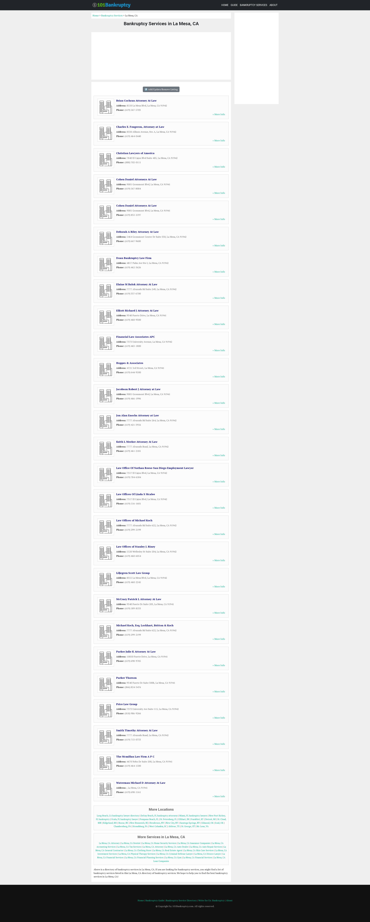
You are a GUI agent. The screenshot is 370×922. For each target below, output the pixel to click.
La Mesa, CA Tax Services (129, 846)
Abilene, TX (174, 826)
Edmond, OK (207, 823)
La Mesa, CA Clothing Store (138, 850)
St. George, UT (188, 826)
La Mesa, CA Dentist (130, 843)
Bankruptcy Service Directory (181, 900)
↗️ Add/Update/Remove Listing (161, 89)
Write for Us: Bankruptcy (211, 900)
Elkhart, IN (183, 819)
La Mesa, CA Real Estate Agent (167, 850)
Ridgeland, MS (110, 823)
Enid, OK (219, 823)
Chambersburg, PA (122, 826)
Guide (234, 5)
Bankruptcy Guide (154, 900)
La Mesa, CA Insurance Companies (194, 843)
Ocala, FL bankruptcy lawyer (124, 819)
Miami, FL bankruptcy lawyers (193, 815)
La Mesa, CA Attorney (109, 843)
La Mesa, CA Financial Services (197, 857)
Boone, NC (123, 823)
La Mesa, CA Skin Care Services (199, 850)
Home (224, 5)
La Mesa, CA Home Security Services (159, 843)
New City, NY (172, 823)
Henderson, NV (157, 823)
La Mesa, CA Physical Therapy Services (137, 853)
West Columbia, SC (158, 826)
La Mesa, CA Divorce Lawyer (208, 853)
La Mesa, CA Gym (173, 857)
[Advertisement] (161, 56)
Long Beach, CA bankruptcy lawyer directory (118, 815)
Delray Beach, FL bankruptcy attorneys (159, 815)
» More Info (219, 114)
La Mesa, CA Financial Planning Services (144, 857)
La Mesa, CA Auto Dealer (176, 846)
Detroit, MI (210, 819)
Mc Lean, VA (203, 826)
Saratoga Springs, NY (190, 823)
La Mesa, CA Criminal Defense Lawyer (175, 853)
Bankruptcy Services (253, 5)
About (274, 5)
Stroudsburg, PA (140, 826)
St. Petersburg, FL (168, 819)
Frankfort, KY (197, 819)
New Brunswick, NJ (139, 823)
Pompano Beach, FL (149, 819)
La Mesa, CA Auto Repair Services (206, 846)
